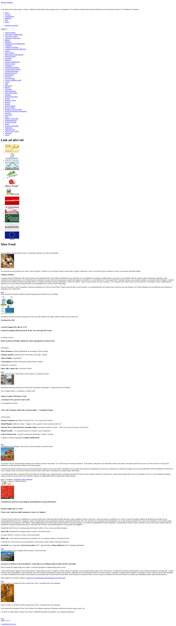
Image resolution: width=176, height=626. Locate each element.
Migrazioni (8, 86)
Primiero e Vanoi (10, 100)
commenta (17, 479)
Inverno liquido (10, 78)
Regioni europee (10, 106)
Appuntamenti (9, 16)
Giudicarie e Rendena (12, 67)
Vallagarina (8, 128)
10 (9, 624)
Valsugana (8, 133)
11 (10, 624)
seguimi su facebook (11, 25)
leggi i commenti (27, 479)
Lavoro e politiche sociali (13, 80)
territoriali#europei (11, 120)
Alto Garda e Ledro (11, 36)
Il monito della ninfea (12, 71)
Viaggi (7, 135)
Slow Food (8, 115)
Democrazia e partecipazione (14, 54)
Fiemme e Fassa (10, 64)
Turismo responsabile (12, 126)
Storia (7, 117)
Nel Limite (8, 89)
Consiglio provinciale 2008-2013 (15, 49)
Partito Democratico (11, 97)
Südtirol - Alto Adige (11, 118)
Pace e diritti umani (11, 93)
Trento (7, 124)
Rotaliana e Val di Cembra (13, 109)
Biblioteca (8, 18)
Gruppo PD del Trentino (13, 69)
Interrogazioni (9, 75)
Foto (6, 20)
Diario (7, 22)
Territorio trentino (10, 122)
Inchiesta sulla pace (11, 73)
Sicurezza (8, 113)
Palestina (8, 95)
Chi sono (8, 15)
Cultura (7, 51)
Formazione (9, 65)
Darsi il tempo (9, 53)
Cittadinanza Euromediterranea (15, 43)
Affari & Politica (10, 33)
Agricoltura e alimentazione (14, 34)
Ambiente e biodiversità (12, 38)
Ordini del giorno (10, 91)
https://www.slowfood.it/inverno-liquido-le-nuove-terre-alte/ (46, 578)
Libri (6, 84)
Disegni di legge (10, 56)
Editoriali (8, 60)
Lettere (7, 82)
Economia (8, 58)
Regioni (7, 104)
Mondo (7, 87)
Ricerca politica (10, 107)
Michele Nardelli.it (7, 2)
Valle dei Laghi (10, 129)
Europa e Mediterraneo (12, 62)
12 (12, 624)
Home (7, 13)
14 (15, 624)
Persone (7, 98)
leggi (2, 292)
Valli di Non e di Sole (12, 131)
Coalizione (8, 45)
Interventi (8, 76)
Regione (7, 102)
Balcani (7, 40)
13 (13, 624)
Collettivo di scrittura (11, 47)
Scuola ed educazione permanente (16, 111)
